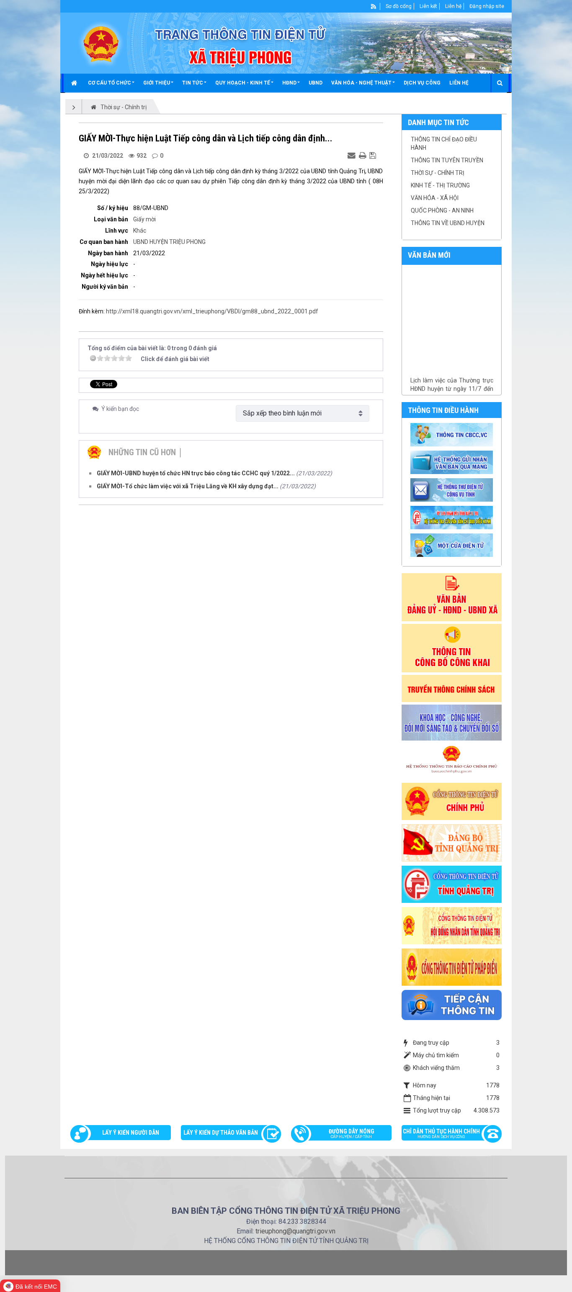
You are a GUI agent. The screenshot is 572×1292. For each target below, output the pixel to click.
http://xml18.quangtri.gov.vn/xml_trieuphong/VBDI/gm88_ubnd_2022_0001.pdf (212, 311)
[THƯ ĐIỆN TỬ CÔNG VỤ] (452, 489)
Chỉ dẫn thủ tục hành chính (441, 1133)
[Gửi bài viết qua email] (353, 155)
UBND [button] (315, 83)
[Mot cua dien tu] (452, 544)
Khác (139, 230)
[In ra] (363, 155)
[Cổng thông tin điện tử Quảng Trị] (452, 883)
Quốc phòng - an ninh (442, 210)
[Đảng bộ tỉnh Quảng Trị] (452, 842)
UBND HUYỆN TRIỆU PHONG (169, 241)
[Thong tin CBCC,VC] (452, 434)
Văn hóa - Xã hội (435, 198)
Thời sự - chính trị (437, 172)
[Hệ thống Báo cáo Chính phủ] (452, 761)
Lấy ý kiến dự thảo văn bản (220, 1132)
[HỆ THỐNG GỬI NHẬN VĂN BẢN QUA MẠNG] (452, 462)
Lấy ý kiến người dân (130, 1132)
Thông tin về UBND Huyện (447, 223)
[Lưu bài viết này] (373, 155)
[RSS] (374, 6)
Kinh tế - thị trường (440, 185)
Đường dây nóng (351, 1133)
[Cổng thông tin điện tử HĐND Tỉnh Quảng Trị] (452, 925)
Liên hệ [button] (459, 83)
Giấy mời (144, 219)
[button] (111, 83)
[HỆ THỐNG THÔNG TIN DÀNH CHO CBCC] (452, 517)
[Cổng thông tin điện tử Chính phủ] (452, 800)
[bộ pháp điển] (452, 966)
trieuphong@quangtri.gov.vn (295, 1231)
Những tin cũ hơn (142, 452)
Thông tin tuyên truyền (447, 160)
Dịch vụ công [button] (422, 83)
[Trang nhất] (75, 83)
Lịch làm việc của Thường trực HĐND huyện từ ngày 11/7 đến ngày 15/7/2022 (451, 379)
